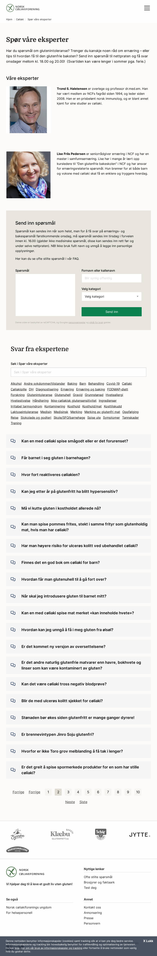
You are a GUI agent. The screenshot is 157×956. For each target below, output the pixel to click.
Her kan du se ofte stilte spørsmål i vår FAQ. (47, 259)
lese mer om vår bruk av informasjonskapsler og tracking (48, 948)
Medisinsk (61, 412)
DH (31, 389)
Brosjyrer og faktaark (99, 882)
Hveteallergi (114, 395)
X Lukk (148, 941)
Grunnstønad (94, 395)
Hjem (9, 19)
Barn (82, 383)
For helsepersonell (19, 913)
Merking (76, 412)
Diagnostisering (47, 389)
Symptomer (111, 417)
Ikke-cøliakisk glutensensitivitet (73, 400)
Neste (70, 802)
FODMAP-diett (117, 389)
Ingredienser (108, 400)
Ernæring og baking (90, 389)
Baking (72, 383)
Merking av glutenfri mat (102, 412)
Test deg (90, 888)
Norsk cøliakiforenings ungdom (29, 907)
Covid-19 (113, 383)
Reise (14, 417)
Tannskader (130, 417)
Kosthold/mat (92, 406)
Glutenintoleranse (39, 395)
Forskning (18, 395)
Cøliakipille (19, 389)
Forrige (18, 792)
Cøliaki (20, 19)
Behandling (96, 383)
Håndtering (41, 400)
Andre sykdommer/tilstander (44, 383)
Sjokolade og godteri (36, 417)
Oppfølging (130, 412)
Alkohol (16, 383)
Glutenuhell (63, 395)
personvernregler (77, 322)
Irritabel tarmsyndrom (26, 406)
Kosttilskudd (113, 406)
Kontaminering (54, 406)
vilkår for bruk (96, 322)
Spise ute (94, 417)
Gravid (78, 395)
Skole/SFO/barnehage (69, 417)
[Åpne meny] (147, 8)
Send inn (111, 312)
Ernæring (67, 389)
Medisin (46, 412)
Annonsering (93, 913)
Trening (16, 423)
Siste (83, 802)
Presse (88, 918)
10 (138, 792)
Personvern (92, 923)
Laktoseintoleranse (24, 412)
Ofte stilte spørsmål (98, 877)
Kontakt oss (92, 907)
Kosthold (73, 406)
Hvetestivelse (20, 400)
